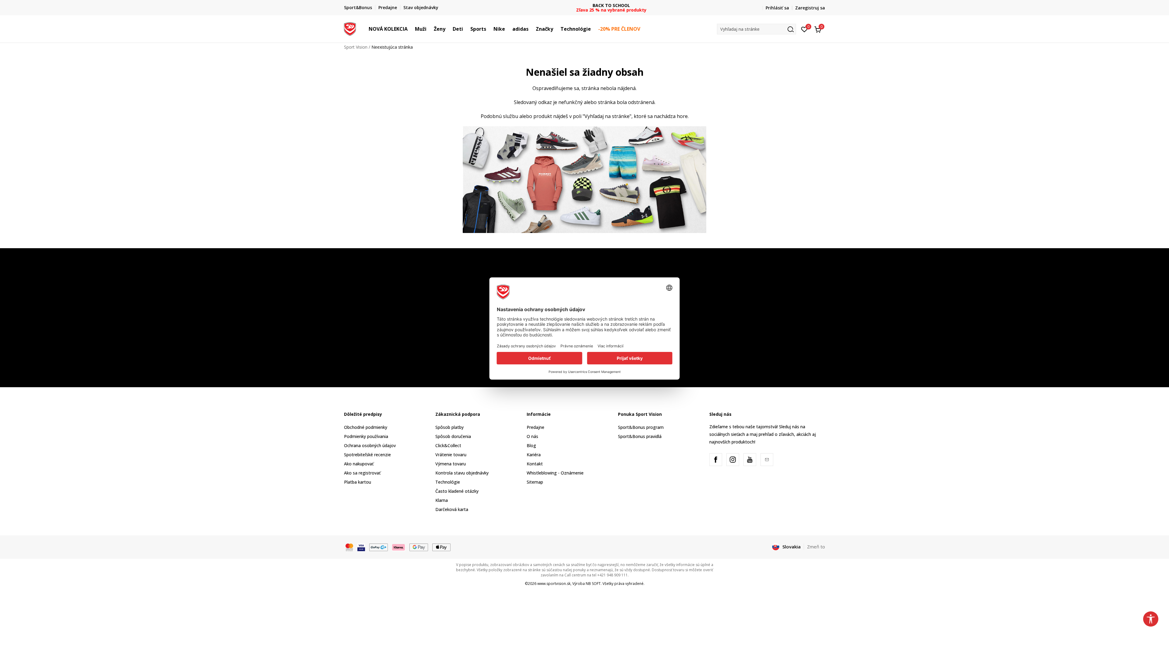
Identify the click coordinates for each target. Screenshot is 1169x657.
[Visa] (361, 547)
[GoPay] (378, 547)
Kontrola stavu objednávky (462, 473)
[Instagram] (733, 460)
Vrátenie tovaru (450, 454)
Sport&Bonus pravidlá (640, 436)
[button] (410, 29)
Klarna (441, 500)
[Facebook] (716, 460)
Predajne (535, 427)
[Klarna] (398, 547)
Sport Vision (355, 47)
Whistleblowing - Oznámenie (555, 473)
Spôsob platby (449, 427)
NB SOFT (593, 583)
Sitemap (535, 482)
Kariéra (534, 454)
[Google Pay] (418, 547)
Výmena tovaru (450, 464)
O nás (532, 436)
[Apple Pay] (441, 547)
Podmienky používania (366, 436)
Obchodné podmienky (365, 427)
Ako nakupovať (359, 464)
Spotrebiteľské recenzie (367, 454)
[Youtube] (750, 460)
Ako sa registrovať (362, 473)
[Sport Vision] (350, 28)
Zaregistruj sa (810, 8)
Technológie (447, 482)
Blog (531, 445)
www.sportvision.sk (553, 583)
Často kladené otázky (457, 491)
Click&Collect (448, 445)
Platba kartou (357, 482)
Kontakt (535, 464)
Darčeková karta (451, 509)
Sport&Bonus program (641, 427)
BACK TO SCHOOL (584, 5)
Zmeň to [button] (816, 547)
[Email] (767, 460)
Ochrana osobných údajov (370, 445)
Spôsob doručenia (453, 436)
